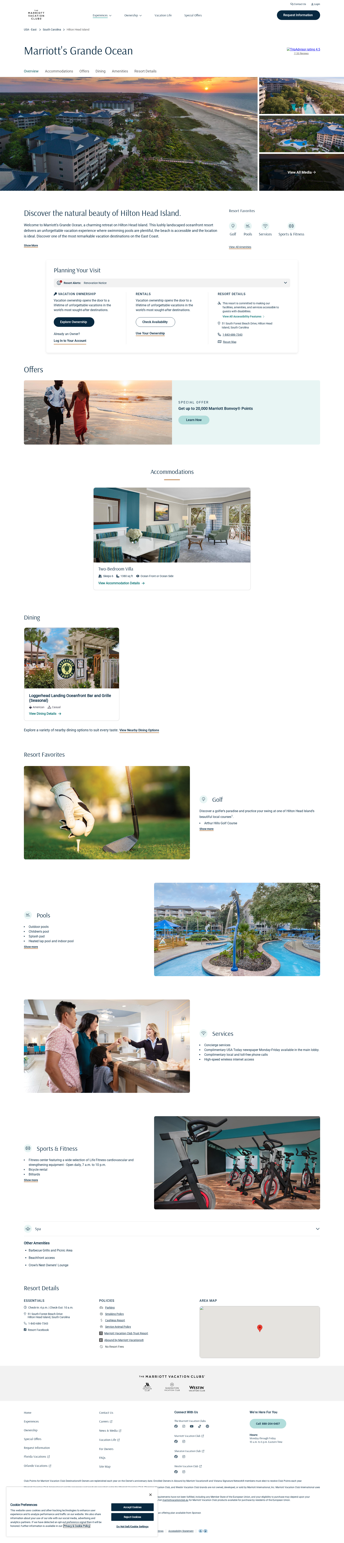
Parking (110, 1307)
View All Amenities (240, 247)
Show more (206, 828)
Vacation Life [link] (163, 15)
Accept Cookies (132, 1507)
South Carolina (52, 29)
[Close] (150, 1494)
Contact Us (299, 4)
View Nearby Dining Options (139, 730)
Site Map (104, 1466)
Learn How (194, 420)
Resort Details (145, 71)
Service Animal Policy (118, 1326)
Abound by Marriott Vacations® (124, 1340)
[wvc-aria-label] (197, 1388)
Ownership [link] (131, 15)
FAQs (102, 1458)
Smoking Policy (114, 1314)
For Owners (106, 1449)
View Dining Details (43, 714)
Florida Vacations (35, 1456)
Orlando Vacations (36, 1466)
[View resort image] (301, 95)
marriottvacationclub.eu (175, 1500)
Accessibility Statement (181, 1531)
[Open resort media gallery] (129, 134)
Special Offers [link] (193, 15)
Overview (31, 71)
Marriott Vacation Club (187, 1436)
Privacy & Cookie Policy (77, 1525)
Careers (104, 1421)
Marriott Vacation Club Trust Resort (126, 1333)
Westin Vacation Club (186, 1466)
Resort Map (229, 341)
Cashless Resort (115, 1320)
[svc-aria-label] (172, 1386)
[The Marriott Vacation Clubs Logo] (36, 18)
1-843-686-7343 (232, 334)
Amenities (120, 71)
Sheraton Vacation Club (187, 1451)
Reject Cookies (132, 1516)
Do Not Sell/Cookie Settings (132, 1526)
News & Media (108, 1430)
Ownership (30, 1430)
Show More (31, 245)
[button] (172, 1229)
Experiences (31, 1421)
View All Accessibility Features (242, 316)
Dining (101, 71)
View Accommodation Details (119, 583)
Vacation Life (107, 1440)
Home (27, 1412)
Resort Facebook (38, 1329)
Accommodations (59, 71)
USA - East (30, 29)
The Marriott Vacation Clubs (190, 1421)
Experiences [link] (100, 15)
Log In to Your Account (70, 341)
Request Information (37, 1448)
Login (317, 4)
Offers (84, 71)
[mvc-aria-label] (147, 1386)
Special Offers (32, 1439)
